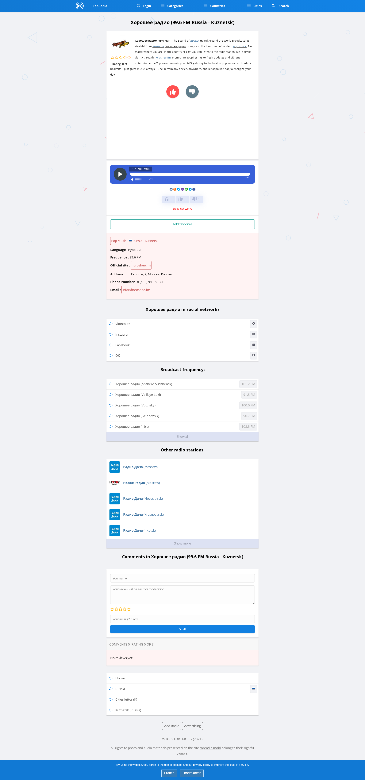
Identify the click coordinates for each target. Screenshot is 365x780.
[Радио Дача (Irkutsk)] (114, 535)
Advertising (192, 726)
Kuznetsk (158, 46)
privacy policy (201, 764)
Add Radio (171, 726)
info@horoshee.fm (136, 290)
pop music (240, 46)
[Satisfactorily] (120, 609)
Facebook (122, 345)
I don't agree (192, 773)
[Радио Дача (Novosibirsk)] (114, 503)
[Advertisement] (182, 126)
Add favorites (182, 224)
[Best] (129, 609)
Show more (182, 543)
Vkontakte (122, 324)
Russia (194, 40)
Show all (183, 436)
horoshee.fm (163, 57)
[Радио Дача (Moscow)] (114, 471)
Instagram (122, 334)
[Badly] (116, 609)
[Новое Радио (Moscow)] (114, 487)
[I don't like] (192, 91)
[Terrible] (112, 609)
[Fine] (124, 609)
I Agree (169, 773)
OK (117, 355)
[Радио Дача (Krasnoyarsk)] (114, 519)
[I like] (172, 91)
